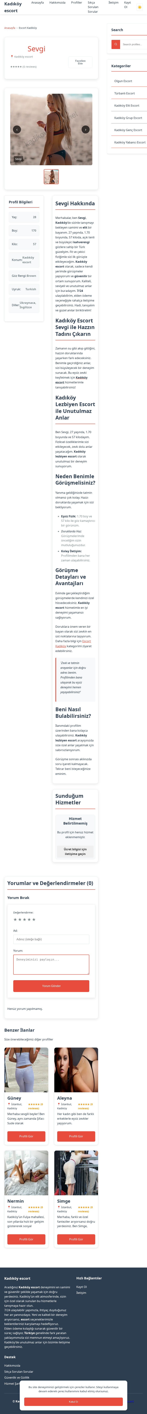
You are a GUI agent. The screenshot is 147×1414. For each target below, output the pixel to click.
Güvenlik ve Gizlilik (16, 1377)
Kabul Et (73, 1401)
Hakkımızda (57, 2)
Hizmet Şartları (14, 1384)
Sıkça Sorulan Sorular (93, 7)
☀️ (139, 7)
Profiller (76, 2)
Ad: (15, 931)
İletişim (113, 2)
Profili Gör (26, 1136)
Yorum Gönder (51, 985)
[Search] (116, 44)
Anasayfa (37, 2)
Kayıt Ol (81, 1287)
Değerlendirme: (23, 912)
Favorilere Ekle (80, 62)
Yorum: (18, 951)
